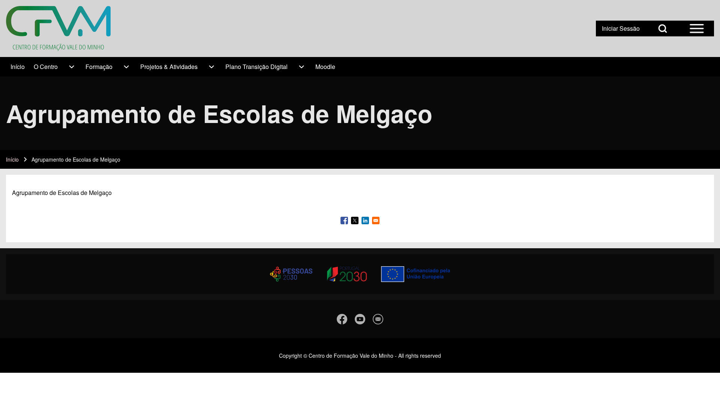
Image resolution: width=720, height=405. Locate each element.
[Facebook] (342, 319)
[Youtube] (360, 319)
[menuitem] (17, 66)
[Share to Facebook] (344, 220)
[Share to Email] (376, 220)
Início (12, 159)
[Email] (378, 319)
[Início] (58, 28)
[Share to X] (354, 220)
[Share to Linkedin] (365, 220)
